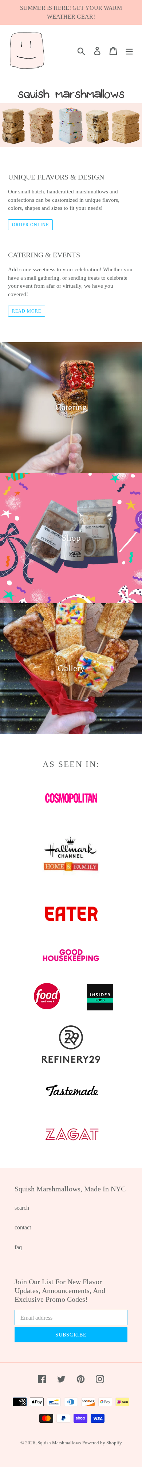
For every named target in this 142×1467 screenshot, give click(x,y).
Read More (26, 311)
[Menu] (129, 50)
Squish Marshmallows (59, 1442)
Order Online (30, 224)
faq (18, 1247)
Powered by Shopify (102, 1442)
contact (23, 1227)
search (22, 1208)
